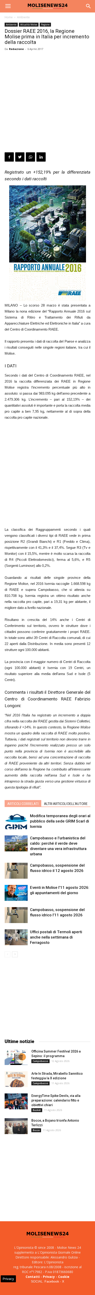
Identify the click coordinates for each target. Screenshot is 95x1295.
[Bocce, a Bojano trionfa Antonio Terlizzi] (16, 1126)
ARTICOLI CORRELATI (23, 804)
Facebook (52, 1281)
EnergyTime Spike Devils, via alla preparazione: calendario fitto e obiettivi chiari (55, 1100)
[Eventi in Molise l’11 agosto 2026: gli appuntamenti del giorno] (16, 893)
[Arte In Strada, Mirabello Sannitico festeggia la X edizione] (16, 1079)
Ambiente (23, 17)
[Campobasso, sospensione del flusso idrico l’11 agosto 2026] (16, 915)
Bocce (36, 1130)
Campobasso (40, 1061)
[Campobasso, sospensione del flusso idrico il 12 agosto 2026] (16, 871)
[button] (88, 6)
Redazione (16, 49)
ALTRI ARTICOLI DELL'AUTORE (66, 804)
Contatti (33, 1276)
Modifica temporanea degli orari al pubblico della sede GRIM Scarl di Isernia (60, 821)
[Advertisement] (47, 102)
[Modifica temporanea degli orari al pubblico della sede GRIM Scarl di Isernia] (16, 821)
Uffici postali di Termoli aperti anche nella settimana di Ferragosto (56, 937)
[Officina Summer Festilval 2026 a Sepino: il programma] (16, 1057)
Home (9, 17)
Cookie (63, 1276)
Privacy (49, 1276)
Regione (45, 24)
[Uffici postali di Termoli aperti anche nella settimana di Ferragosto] (16, 937)
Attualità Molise (28, 24)
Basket (37, 1110)
